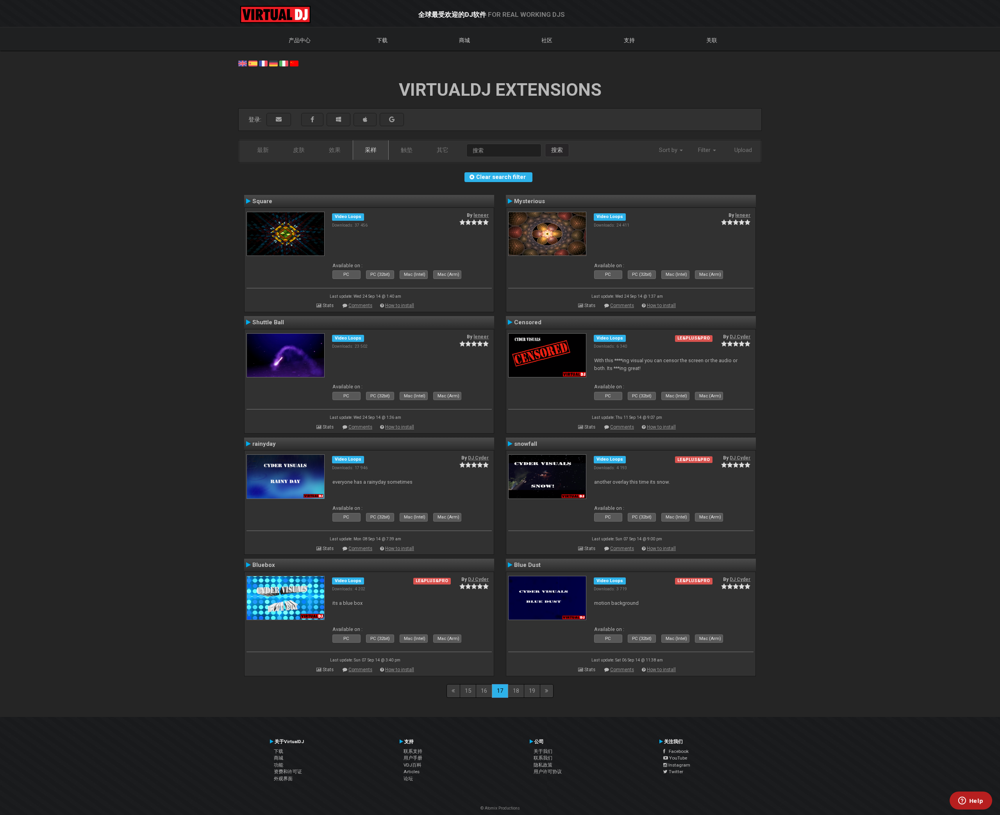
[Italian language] (283, 62)
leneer (481, 215)
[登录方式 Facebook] (312, 120)
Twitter (675, 771)
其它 (442, 150)
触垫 (406, 150)
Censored (527, 322)
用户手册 (413, 758)
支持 (629, 40)
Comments (360, 305)
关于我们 (543, 751)
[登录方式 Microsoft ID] (338, 120)
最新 (263, 150)
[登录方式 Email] (278, 120)
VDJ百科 (412, 765)
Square (262, 201)
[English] (242, 62)
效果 (335, 150)
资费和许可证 (288, 771)
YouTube (677, 758)
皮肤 (299, 150)
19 (532, 690)
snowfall (525, 443)
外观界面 (283, 778)
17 (500, 690)
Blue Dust (527, 564)
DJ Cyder (740, 337)
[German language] (273, 62)
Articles (412, 771)
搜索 (557, 150)
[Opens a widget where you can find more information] (970, 801)
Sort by (669, 150)
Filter (705, 150)
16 (484, 690)
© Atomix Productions (500, 808)
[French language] (263, 62)
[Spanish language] (252, 62)
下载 (382, 40)
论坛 (408, 778)
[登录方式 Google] (392, 120)
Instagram (678, 765)
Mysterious (529, 201)
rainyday (264, 443)
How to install (399, 305)
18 (516, 690)
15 (468, 690)
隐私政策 (543, 765)
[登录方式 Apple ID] (365, 120)
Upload (743, 150)
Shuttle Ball (268, 322)
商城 (464, 40)
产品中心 (300, 40)
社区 (546, 40)
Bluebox (263, 564)
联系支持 (413, 751)
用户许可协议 (548, 771)
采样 (371, 150)
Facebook (677, 751)
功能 (278, 765)
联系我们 (543, 758)
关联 (711, 40)
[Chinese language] (294, 62)
